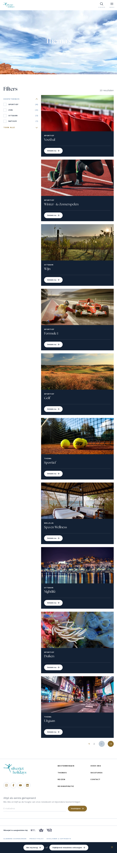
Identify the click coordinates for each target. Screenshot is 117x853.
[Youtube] (20, 785)
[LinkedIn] (27, 785)
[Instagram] (6, 785)
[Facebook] (13, 785)
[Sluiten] (112, 847)
